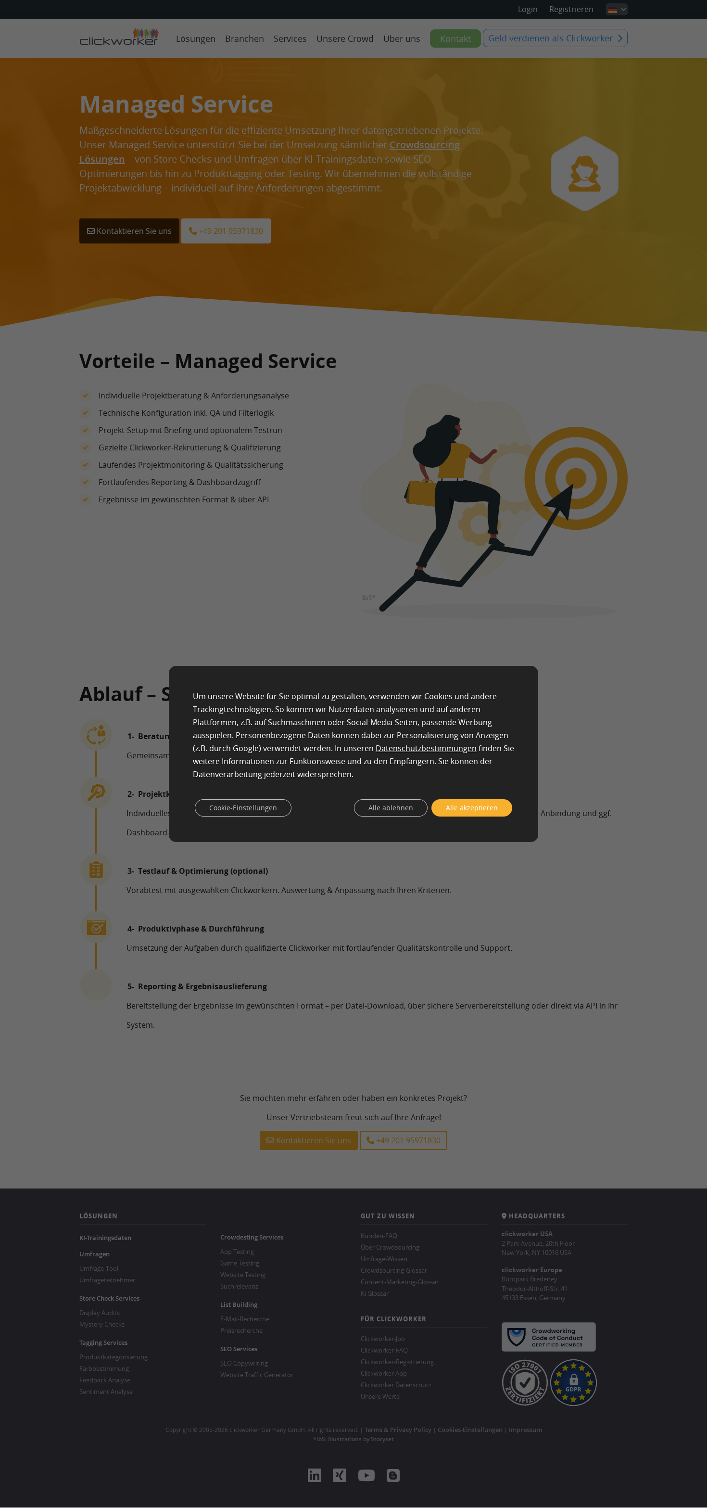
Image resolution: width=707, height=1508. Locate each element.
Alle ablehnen (390, 807)
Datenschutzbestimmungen (426, 748)
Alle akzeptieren (472, 807)
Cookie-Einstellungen (243, 807)
